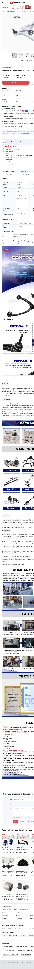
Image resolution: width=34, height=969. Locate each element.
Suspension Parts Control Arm (10, 954)
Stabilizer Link (5, 915)
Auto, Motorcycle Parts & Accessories (14, 11)
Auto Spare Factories (8, 946)
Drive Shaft (18, 915)
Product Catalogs (23, 909)
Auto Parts (25, 11)
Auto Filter (22, 935)
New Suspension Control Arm (25, 950)
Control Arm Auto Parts (8, 950)
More (3, 957)
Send (15, 821)
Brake (4, 935)
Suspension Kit (19, 918)
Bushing (4, 918)
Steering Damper (26, 939)
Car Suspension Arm (26, 954)
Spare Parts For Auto (21, 946)
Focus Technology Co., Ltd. (20, 962)
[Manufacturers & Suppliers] (17, 2)
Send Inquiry (15, 83)
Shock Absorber (20, 913)
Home (3, 11)
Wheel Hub (4, 913)
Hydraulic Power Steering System (11, 939)
